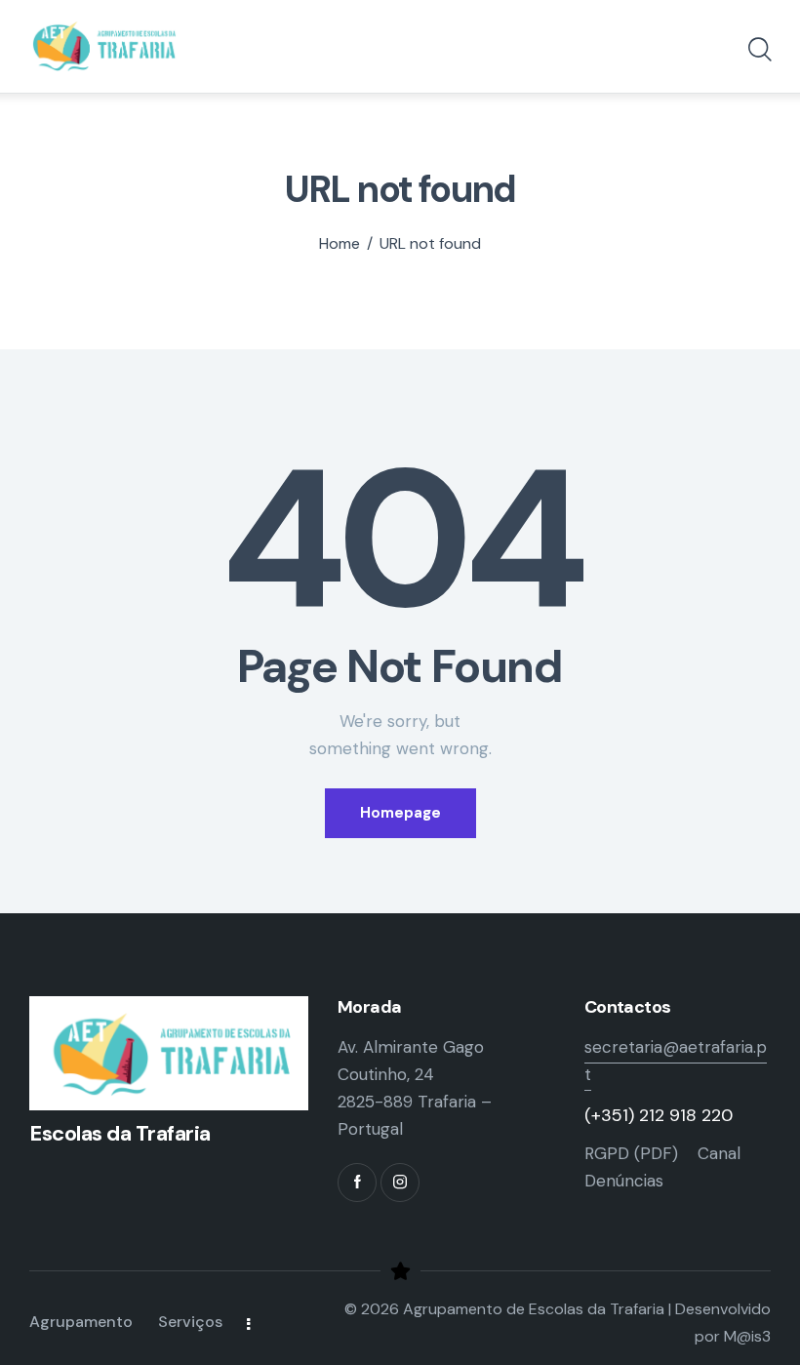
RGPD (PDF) (631, 1153)
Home (339, 244)
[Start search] (758, 49)
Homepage (400, 813)
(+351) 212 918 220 (658, 1115)
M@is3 (747, 1336)
